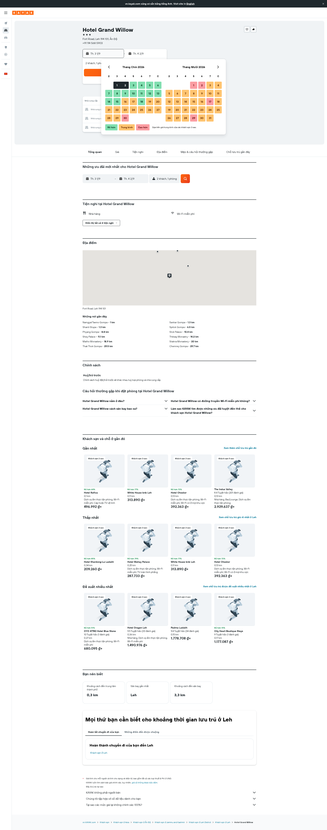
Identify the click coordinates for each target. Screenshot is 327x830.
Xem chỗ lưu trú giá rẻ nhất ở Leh (237, 517)
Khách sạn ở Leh (98, 752)
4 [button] (141, 85)
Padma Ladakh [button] (179, 627)
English (190, 3)
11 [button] (142, 93)
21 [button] (109, 109)
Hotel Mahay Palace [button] (138, 561)
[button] (323, 4)
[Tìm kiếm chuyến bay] (5, 23)
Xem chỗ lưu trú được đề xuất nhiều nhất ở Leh (229, 586)
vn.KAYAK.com (89, 822)
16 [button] (125, 101)
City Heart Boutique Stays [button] (228, 631)
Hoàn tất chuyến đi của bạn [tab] (103, 732)
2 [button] (125, 85)
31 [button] (210, 118)
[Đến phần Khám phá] (5, 47)
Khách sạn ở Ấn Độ (142, 822)
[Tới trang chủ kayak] (23, 13)
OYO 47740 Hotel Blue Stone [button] (100, 631)
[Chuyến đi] (5, 64)
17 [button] (133, 101)
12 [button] (150, 93)
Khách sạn (104, 822)
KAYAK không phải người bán (103, 792)
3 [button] (133, 85)
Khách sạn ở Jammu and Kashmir (170, 822)
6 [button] (158, 85)
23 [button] (125, 109)
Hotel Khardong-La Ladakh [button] (99, 561)
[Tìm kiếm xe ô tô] (5, 37)
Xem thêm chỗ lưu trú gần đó (240, 448)
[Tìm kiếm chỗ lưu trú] (5, 30)
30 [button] (125, 118)
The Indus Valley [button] (223, 489)
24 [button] (133, 109)
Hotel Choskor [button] (178, 492)
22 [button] (117, 109)
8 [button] (117, 93)
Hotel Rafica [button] (91, 492)
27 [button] (158, 109)
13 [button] (158, 93)
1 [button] (117, 85)
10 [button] (133, 93)
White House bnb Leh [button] (139, 492)
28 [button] (108, 118)
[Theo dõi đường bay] (5, 54)
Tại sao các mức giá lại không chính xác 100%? (114, 804)
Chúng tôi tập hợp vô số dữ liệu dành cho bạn (113, 798)
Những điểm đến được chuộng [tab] (141, 732)
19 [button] (150, 101)
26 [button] (149, 109)
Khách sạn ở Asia (121, 822)
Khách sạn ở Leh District (200, 822)
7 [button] (109, 93)
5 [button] (150, 85)
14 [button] (109, 101)
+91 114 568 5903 (93, 43)
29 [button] (117, 118)
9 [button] (125, 93)
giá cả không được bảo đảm (144, 782)
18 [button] (141, 101)
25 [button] (141, 109)
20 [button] (158, 101)
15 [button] (117, 101)
